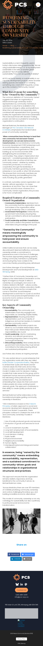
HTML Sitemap (21, 643)
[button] (38, 4)
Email (28, 559)
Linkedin (17, 559)
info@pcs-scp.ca (21, 597)
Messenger (28, 554)
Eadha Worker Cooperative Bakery (16, 362)
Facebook (14, 554)
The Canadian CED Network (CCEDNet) (18, 129)
